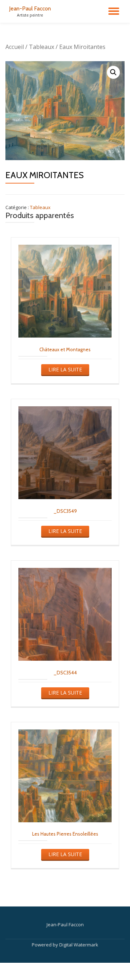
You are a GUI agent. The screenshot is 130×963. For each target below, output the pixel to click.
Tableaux (41, 47)
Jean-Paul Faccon (30, 8)
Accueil (14, 47)
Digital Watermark (78, 944)
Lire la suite (65, 369)
